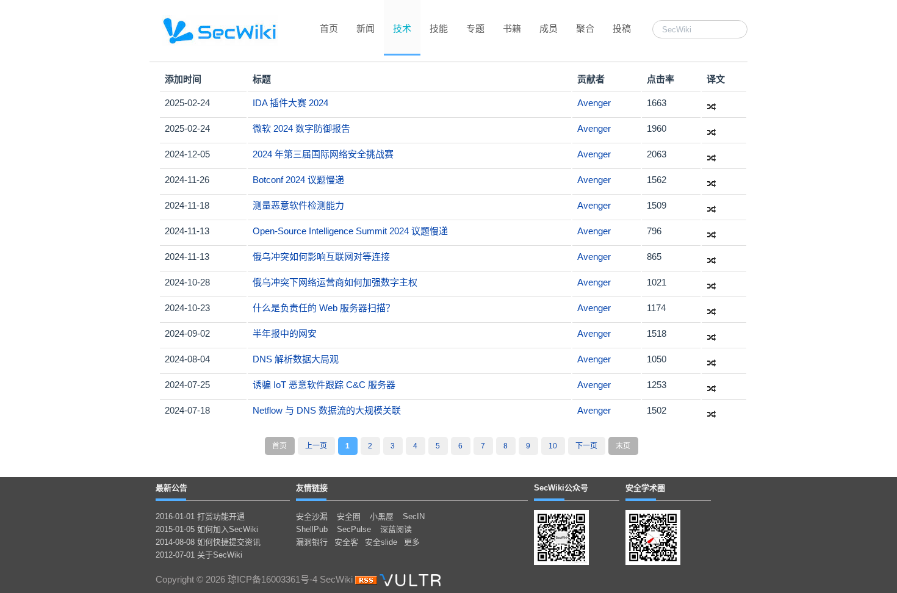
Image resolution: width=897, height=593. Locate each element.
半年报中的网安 (285, 333)
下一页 (586, 446)
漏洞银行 (312, 542)
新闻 (365, 28)
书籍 (512, 28)
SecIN (414, 516)
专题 (475, 28)
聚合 (585, 28)
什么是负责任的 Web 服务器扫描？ (324, 308)
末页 (623, 446)
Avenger (594, 103)
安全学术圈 (645, 487)
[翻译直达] (711, 103)
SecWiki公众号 (561, 487)
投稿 (622, 28)
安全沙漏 (312, 516)
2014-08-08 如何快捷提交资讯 (208, 542)
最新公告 (171, 487)
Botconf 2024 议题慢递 (298, 179)
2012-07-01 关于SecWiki (199, 554)
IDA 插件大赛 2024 (290, 103)
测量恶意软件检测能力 (298, 205)
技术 (402, 28)
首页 (329, 28)
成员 (548, 28)
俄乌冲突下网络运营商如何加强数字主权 (335, 282)
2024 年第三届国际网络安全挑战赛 (323, 154)
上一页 (316, 446)
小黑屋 (382, 516)
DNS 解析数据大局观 (296, 359)
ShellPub (312, 529)
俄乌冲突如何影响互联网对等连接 (321, 256)
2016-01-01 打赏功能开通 (200, 516)
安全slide (381, 542)
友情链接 (312, 487)
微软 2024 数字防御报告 (301, 128)
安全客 (346, 542)
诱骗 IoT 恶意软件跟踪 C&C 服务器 (324, 384)
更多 (412, 542)
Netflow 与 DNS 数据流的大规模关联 (327, 410)
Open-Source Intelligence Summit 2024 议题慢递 (350, 231)
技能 (439, 28)
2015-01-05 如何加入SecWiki (207, 529)
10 (553, 446)
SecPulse (354, 529)
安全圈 (349, 516)
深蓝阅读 (396, 529)
